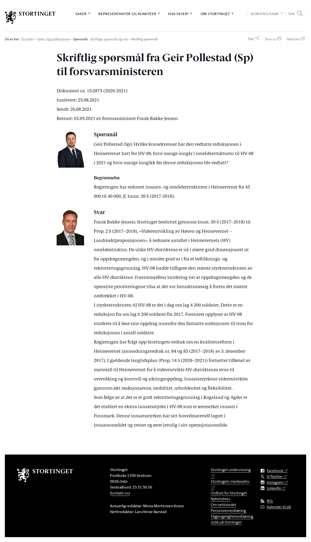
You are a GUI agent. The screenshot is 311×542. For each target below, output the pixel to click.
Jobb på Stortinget (226, 522)
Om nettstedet (223, 504)
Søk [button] (291, 13)
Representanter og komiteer (127, 13)
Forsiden (27, 39)
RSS (270, 501)
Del (251, 38)
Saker (81, 13)
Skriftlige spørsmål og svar (109, 39)
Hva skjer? (178, 13)
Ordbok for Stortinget (229, 493)
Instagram (275, 482)
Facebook (275, 471)
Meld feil (293, 39)
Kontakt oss (120, 493)
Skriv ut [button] (270, 39)
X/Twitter (275, 476)
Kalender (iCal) (279, 507)
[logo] (30, 17)
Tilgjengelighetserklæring (232, 516)
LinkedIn (274, 488)
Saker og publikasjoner (53, 39)
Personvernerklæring (228, 510)
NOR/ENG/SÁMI (265, 14)
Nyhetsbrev (220, 498)
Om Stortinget (215, 13)
